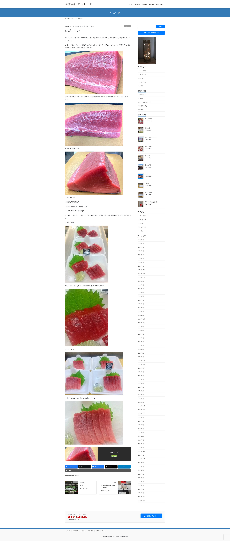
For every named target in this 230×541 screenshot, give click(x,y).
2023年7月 (141, 379)
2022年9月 (141, 417)
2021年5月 (141, 478)
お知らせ (127, 26)
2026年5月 (141, 251)
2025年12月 (141, 270)
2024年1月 (141, 357)
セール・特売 (142, 82)
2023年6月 (141, 383)
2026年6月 (141, 247)
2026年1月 (141, 266)
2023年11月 (141, 364)
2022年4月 (141, 436)
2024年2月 (141, 353)
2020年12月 (141, 497)
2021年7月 (141, 470)
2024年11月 (141, 319)
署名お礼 (140, 98)
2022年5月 (141, 432)
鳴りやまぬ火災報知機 (151, 202)
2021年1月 (141, 493)
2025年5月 (141, 296)
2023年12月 (141, 360)
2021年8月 (141, 466)
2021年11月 (141, 455)
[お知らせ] (71, 487)
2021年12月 (141, 451)
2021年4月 (141, 481)
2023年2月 (141, 398)
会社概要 (90, 530)
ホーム (68, 530)
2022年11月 (141, 409)
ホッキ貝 (140, 109)
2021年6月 (141, 474)
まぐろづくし (148, 192)
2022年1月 (141, 447)
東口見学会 (148, 165)
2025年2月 (141, 307)
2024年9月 (141, 326)
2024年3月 (141, 349)
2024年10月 (141, 323)
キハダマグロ (142, 94)
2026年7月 (141, 243)
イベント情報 (142, 70)
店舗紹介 (83, 530)
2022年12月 (141, 406)
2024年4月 (141, 345)
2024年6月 (141, 338)
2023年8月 (141, 376)
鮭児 (81, 485)
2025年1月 (141, 311)
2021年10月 (141, 459)
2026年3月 (141, 258)
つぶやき (140, 85)
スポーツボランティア (144, 102)
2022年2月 (141, 444)
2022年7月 (141, 425)
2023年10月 (141, 368)
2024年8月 (141, 330)
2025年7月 (141, 288)
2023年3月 (141, 394)
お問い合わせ (99, 530)
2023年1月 (141, 402)
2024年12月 (141, 315)
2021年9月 (141, 462)
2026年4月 (141, 255)
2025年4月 (141, 300)
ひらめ (147, 183)
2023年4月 (141, 391)
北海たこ (147, 174)
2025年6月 (141, 292)
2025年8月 (141, 285)
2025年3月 (141, 304)
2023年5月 (141, 387)
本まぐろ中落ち (142, 106)
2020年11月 (141, 500)
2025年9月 (141, 281)
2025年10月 (141, 277)
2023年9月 (141, 372)
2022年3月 (141, 440)
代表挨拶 (75, 530)
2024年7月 (141, 334)
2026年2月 (141, 262)
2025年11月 (141, 273)
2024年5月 (141, 341)
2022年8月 (141, 421)
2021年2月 (141, 489)
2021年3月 (141, 485)
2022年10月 (141, 413)
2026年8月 (141, 239)
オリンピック (142, 74)
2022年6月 (141, 428)
